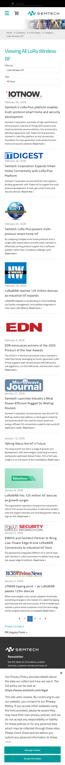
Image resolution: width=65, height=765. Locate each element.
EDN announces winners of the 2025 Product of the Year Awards (30, 347)
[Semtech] (25, 652)
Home (9, 32)
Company (20, 32)
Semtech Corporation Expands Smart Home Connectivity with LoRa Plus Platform (30, 171)
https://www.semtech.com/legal (26, 690)
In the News (35, 32)
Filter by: (9, 65)
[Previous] (19, 619)
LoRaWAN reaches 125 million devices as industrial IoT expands (31, 293)
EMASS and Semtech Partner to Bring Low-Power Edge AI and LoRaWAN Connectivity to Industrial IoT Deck (31, 543)
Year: (7, 77)
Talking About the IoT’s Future (25, 443)
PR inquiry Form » (16, 632)
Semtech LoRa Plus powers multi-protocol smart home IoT (28, 231)
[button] (61, 673)
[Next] (45, 619)
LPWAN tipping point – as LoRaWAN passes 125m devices (30, 588)
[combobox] (26, 3)
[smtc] (43, 13)
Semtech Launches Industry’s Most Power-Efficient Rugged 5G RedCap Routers (29, 403)
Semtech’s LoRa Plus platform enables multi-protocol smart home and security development (32, 112)
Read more (38, 144)
